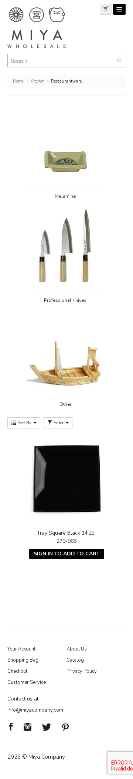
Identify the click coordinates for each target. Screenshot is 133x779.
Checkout (17, 671)
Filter (58, 423)
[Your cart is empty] (106, 9)
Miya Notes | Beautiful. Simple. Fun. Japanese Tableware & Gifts (44, 27)
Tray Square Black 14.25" (66, 532)
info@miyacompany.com (35, 709)
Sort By (24, 423)
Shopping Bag (22, 660)
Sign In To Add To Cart (67, 553)
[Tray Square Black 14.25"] (66, 478)
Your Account (21, 649)
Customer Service (26, 682)
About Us (76, 649)
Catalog (75, 660)
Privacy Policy (81, 671)
